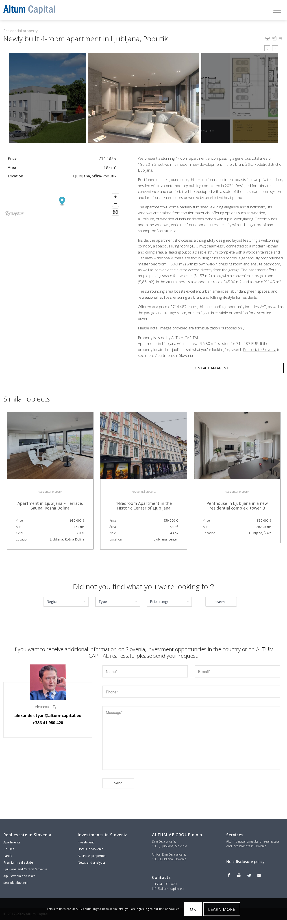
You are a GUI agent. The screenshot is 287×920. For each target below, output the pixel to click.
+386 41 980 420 (48, 722)
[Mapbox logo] (14, 213)
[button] (66, 602)
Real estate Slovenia (259, 349)
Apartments (11, 842)
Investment (86, 842)
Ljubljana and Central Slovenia (25, 869)
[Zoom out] (115, 203)
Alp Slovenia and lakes (19, 876)
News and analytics (92, 862)
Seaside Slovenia (15, 882)
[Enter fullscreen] (115, 212)
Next (275, 48)
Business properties (92, 856)
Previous (267, 48)
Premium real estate (18, 862)
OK (193, 909)
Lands (7, 856)
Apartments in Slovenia (174, 355)
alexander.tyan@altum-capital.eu (47, 715)
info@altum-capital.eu (168, 889)
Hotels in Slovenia (90, 849)
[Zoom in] (115, 197)
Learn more (221, 909)
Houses (8, 849)
